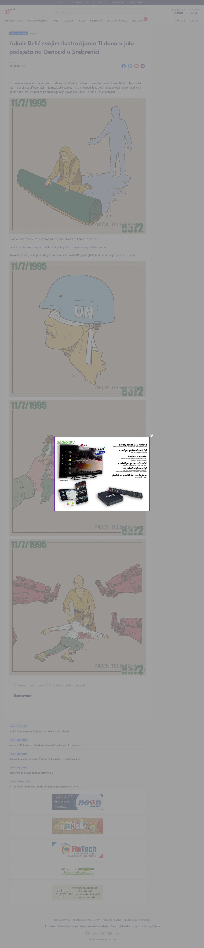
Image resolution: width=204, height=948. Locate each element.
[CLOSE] (151, 435)
